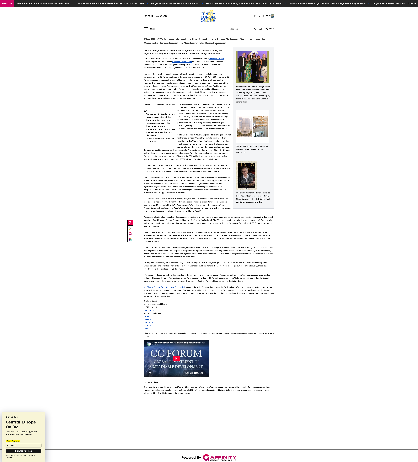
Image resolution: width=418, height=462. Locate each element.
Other (146, 328)
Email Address (13, 441)
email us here (149, 310)
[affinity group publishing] (130, 233)
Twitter (147, 316)
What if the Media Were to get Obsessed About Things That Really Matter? (327, 3)
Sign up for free (23, 450)
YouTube (147, 325)
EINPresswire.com (216, 59)
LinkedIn (147, 319)
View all (412, 3)
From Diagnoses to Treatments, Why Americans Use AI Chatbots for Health (244, 3)
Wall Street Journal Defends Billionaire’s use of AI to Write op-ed (111, 3)
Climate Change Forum (182, 62)
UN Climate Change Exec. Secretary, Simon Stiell (164, 287)
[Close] (42, 415)
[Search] (255, 28)
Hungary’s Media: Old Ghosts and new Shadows (175, 3)
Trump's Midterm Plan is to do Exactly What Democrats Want (39, 3)
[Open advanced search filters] (260, 28)
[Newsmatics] (130, 239)
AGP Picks (7, 3)
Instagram (148, 322)
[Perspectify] (130, 228)
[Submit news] (130, 223)
